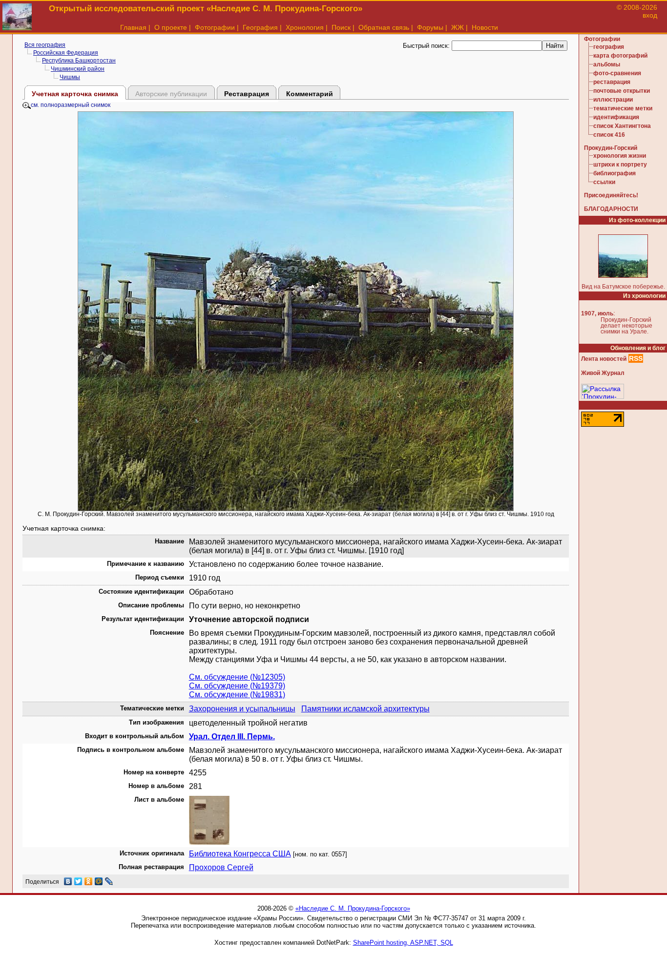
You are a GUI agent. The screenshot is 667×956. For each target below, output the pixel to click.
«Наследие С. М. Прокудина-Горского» (352, 908)
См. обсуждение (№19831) (237, 694)
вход (650, 15)
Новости (485, 27)
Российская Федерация (65, 53)
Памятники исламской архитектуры (365, 709)
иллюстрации (613, 100)
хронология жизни (619, 156)
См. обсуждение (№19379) (237, 686)
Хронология (305, 27)
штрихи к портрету (620, 164)
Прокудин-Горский (610, 148)
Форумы (430, 27)
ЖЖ (457, 27)
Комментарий (309, 94)
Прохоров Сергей (221, 867)
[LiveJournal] (109, 881)
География (260, 27)
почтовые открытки (621, 91)
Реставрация (246, 94)
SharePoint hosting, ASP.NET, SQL (403, 942)
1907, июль (597, 313)
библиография (614, 173)
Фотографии (215, 27)
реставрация (611, 82)
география (608, 47)
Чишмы (70, 77)
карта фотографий (620, 56)
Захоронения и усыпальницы (242, 709)
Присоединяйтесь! (611, 195)
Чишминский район (77, 69)
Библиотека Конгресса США (240, 854)
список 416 (609, 135)
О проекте (170, 27)
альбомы (606, 64)
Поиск (341, 27)
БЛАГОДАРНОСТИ (611, 209)
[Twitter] (78, 881)
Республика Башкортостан (79, 60)
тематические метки (622, 108)
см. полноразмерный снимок (70, 105)
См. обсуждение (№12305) (237, 677)
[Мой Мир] (99, 881)
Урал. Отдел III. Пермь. (232, 736)
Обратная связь (383, 27)
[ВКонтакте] (68, 881)
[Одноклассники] (88, 881)
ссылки (604, 182)
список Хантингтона (622, 126)
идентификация (616, 117)
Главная (133, 27)
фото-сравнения (617, 73)
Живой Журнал (603, 373)
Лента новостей (603, 359)
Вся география (44, 45)
